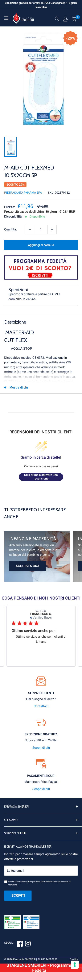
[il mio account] (65, 20)
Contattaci (41, 706)
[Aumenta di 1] (52, 229)
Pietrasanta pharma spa (23, 192)
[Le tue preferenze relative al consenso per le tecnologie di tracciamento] (75, 965)
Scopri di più (41, 748)
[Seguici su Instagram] (28, 944)
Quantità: (10, 229)
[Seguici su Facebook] (20, 944)
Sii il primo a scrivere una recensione (41, 476)
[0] (74, 18)
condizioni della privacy (28, 881)
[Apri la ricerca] (57, 20)
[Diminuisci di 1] (29, 229)
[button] (41, 968)
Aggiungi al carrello (41, 245)
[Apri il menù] (6, 18)
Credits (74, 959)
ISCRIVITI (18, 895)
